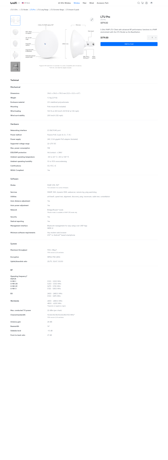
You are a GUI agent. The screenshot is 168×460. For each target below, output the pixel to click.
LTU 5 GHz (14, 10)
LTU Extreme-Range (57, 10)
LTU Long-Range (42, 10)
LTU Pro (32, 10)
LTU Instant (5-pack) (72, 10)
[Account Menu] (146, 3)
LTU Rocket (24, 10)
